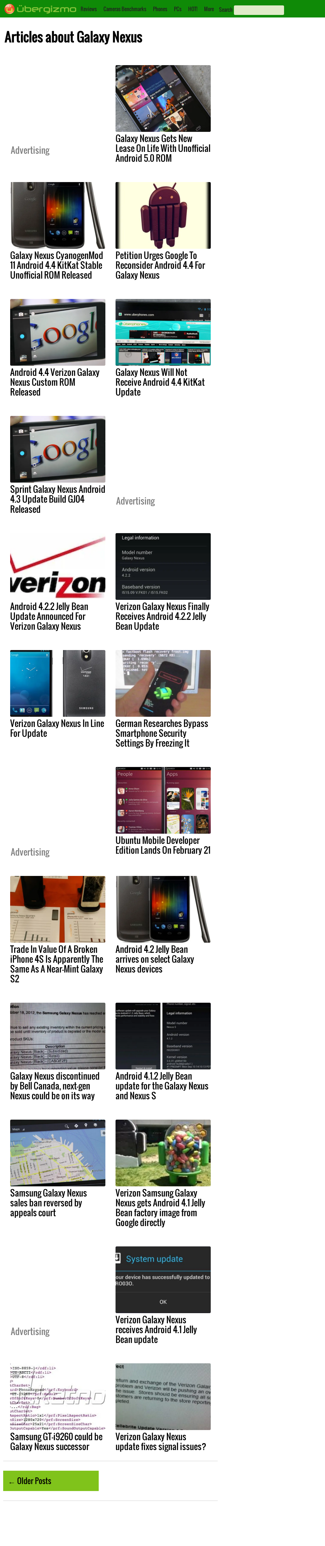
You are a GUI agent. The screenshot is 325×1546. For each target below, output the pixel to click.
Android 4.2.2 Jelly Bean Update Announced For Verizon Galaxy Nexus (49, 616)
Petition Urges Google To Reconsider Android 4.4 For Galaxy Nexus (160, 265)
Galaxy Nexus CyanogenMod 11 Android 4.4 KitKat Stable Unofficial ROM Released (56, 265)
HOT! (192, 9)
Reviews (89, 9)
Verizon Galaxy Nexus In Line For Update (57, 728)
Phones (160, 9)
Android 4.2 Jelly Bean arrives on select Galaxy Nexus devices (155, 959)
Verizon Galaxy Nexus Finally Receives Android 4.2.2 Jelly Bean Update (162, 616)
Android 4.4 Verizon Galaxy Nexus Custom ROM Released (55, 382)
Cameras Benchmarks (124, 9)
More (209, 9)
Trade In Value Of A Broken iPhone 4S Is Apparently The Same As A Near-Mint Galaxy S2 (56, 964)
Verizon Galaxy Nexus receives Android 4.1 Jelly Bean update (156, 1329)
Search (226, 9)
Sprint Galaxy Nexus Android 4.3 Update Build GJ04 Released (57, 499)
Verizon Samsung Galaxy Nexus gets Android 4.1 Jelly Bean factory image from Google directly (160, 1207)
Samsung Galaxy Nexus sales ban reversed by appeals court (48, 1202)
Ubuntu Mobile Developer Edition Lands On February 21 (163, 845)
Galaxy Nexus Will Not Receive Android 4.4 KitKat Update (160, 382)
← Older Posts (29, 1480)
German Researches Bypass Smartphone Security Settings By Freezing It (162, 733)
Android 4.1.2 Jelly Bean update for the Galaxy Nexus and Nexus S (162, 1085)
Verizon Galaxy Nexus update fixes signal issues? (161, 1441)
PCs (178, 9)
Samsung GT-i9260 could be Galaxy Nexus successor (56, 1441)
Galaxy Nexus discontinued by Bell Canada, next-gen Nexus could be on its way (55, 1085)
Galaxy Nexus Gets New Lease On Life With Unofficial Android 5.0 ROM (163, 148)
